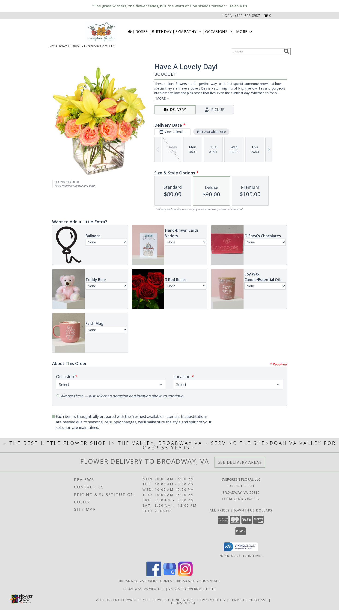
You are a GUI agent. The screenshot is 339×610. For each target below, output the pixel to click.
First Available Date (211, 131)
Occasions (216, 31)
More (241, 31)
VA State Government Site (192, 589)
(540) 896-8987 (247, 15)
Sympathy (185, 31)
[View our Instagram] (185, 575)
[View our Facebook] (153, 575)
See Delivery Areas (240, 462)
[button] (267, 15)
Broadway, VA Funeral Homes (145, 581)
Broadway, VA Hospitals (198, 581)
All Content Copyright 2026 (123, 600)
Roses (142, 31)
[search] (286, 51)
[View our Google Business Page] (169, 575)
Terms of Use (183, 603)
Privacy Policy (211, 600)
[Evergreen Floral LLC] (101, 32)
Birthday (162, 31)
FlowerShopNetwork (172, 600)
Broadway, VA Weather (144, 589)
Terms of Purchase (249, 600)
